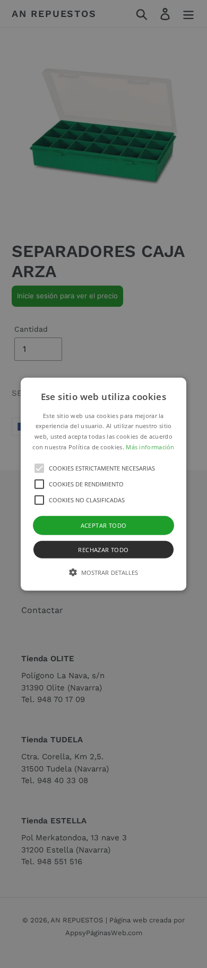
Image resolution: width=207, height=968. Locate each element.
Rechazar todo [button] (103, 550)
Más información (150, 447)
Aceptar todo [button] (104, 525)
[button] (103, 484)
